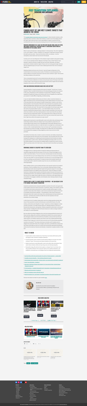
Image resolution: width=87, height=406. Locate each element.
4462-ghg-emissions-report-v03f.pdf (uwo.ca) (34, 272)
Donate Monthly (62, 387)
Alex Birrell (27, 34)
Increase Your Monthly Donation (64, 388)
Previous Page (34, 320)
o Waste (35, 387)
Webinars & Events (33, 400)
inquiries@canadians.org (63, 404)
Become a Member (62, 391)
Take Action (43, 2)
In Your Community (33, 396)
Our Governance (18, 387)
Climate (28, 363)
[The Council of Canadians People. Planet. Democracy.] (6, 2)
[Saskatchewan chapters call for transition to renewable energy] (56, 352)
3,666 (49, 320)
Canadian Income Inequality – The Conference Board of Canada (38, 258)
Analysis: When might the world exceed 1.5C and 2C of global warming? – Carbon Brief (43, 255)
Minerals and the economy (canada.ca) (33, 270)
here (46, 277)
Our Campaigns (32, 386)
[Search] (72, 2)
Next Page (53, 320)
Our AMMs (18, 390)
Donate (60, 384)
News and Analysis (47, 384)
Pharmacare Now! (33, 390)
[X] (23, 382)
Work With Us (18, 395)
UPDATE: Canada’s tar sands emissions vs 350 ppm (43, 356)
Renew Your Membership (63, 392)
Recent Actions (32, 394)
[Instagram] (19, 382)
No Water (31, 387)
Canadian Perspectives (48, 390)
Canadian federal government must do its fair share (36, 37)
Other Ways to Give (62, 395)
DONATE (83, 2)
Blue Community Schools (34, 392)
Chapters (31, 397)
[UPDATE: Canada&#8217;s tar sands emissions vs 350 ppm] (43, 352)
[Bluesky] (16, 382)
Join (79, 2)
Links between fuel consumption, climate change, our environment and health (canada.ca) (44, 260)
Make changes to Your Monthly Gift (65, 390)
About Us (36, 2)
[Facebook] (21, 382)
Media (45, 387)
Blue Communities (33, 398)
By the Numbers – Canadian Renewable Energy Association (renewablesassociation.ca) (43, 268)
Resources (46, 388)
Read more (26, 317)
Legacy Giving (61, 394)
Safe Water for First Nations (35, 388)
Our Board (18, 388)
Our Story (17, 386)
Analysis (50, 2)
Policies (17, 394)
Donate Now (61, 386)
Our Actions (32, 393)
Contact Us (18, 397)
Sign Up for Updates (19, 396)
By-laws (17, 391)
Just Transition (34, 363)
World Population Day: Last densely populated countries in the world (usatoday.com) (43, 274)
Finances (17, 392)
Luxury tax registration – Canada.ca (32, 262)
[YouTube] (26, 382)
